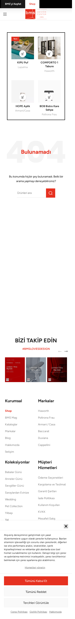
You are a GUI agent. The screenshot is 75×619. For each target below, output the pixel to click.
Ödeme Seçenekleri (50, 477)
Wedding (10, 499)
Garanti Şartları (47, 491)
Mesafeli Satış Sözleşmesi (46, 520)
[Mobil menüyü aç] (5, 14)
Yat (7, 519)
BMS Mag (11, 417)
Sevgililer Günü (14, 485)
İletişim (9, 451)
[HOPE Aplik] (22, 91)
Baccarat (43, 431)
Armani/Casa (22, 110)
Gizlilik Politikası (38, 611)
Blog (8, 438)
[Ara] (50, 193)
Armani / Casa (46, 424)
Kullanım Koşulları (49, 505)
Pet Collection (14, 506)
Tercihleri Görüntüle (36, 603)
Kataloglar (11, 424)
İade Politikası (46, 498)
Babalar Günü (13, 472)
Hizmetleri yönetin (35, 567)
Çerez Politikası (19, 611)
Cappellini (44, 445)
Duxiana (43, 438)
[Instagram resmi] (15, 369)
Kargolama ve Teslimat (52, 484)
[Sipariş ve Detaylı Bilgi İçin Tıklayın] (22, 53)
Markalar (10, 431)
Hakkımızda (55, 611)
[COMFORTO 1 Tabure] (49, 48)
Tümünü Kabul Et (36, 581)
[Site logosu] (36, 14)
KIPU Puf (22, 62)
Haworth (49, 70)
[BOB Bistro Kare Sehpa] (49, 91)
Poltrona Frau (49, 114)
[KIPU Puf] (22, 48)
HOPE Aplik (23, 106)
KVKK (41, 512)
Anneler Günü (13, 479)
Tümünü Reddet (36, 592)
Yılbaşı (9, 513)
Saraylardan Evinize (17, 492)
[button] (66, 526)
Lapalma (23, 67)
